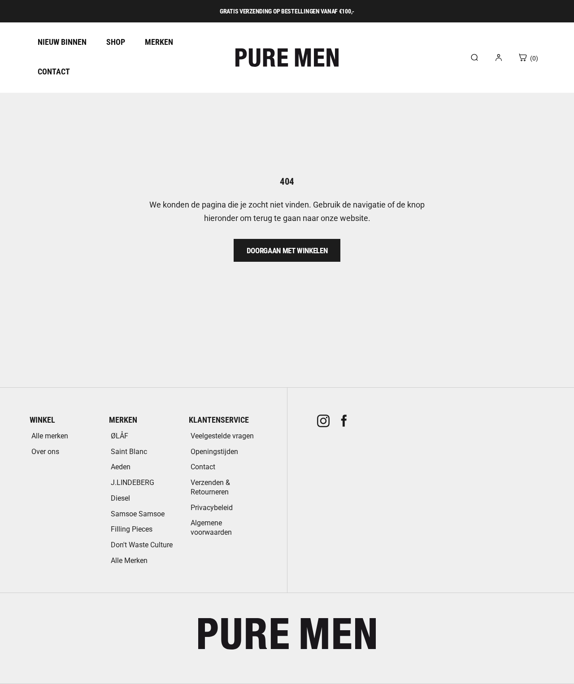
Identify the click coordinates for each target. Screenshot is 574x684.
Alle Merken (129, 560)
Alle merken (49, 436)
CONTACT (54, 71)
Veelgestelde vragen (222, 436)
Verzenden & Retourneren (210, 487)
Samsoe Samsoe (138, 514)
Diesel (120, 498)
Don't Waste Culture (142, 545)
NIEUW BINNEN (62, 42)
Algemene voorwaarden (211, 528)
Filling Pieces (131, 529)
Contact (203, 467)
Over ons (45, 451)
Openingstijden (214, 451)
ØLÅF (119, 436)
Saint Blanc (129, 451)
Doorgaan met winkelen (287, 250)
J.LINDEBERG (132, 482)
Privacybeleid (212, 507)
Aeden (120, 467)
